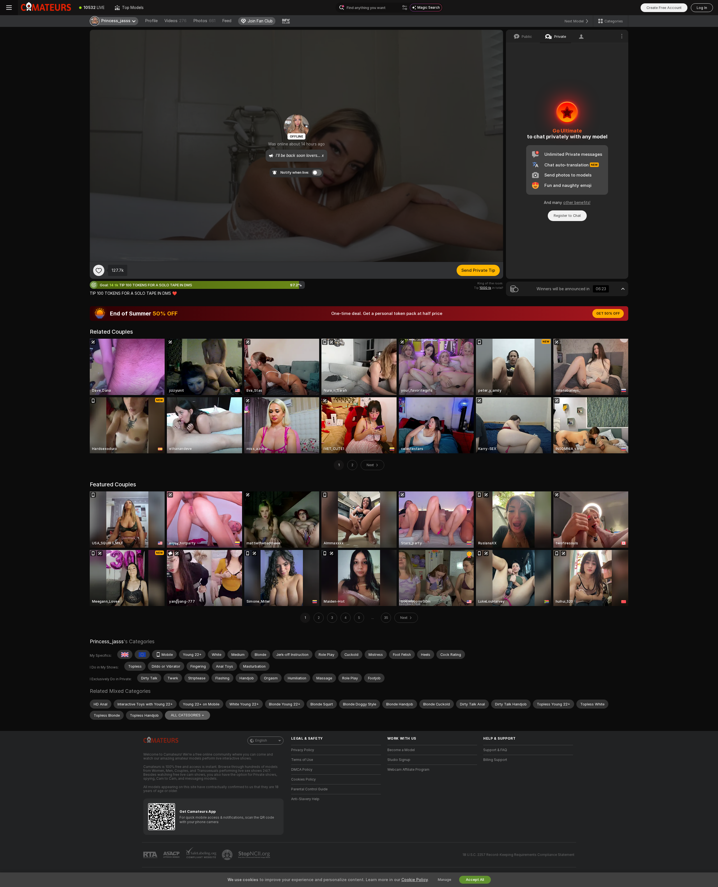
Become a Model (401, 750)
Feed (226, 20)
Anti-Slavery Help (305, 799)
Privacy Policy (302, 750)
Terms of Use (302, 760)
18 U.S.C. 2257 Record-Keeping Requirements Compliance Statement (518, 855)
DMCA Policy (301, 770)
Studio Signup (398, 760)
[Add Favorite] (98, 270)
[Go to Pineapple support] (228, 854)
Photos (204, 20)
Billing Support (495, 760)
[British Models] (124, 654)
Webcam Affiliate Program (408, 770)
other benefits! (576, 202)
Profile (151, 20)
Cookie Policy (414, 879)
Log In (702, 8)
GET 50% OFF (608, 313)
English (261, 740)
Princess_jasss (107, 641)
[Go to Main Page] (46, 7)
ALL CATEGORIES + (187, 715)
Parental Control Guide (309, 789)
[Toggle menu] (9, 7)
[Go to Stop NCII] (254, 854)
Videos (175, 20)
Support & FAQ (495, 750)
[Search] (405, 7)
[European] (142, 654)
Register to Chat (567, 215)
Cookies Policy (303, 779)
